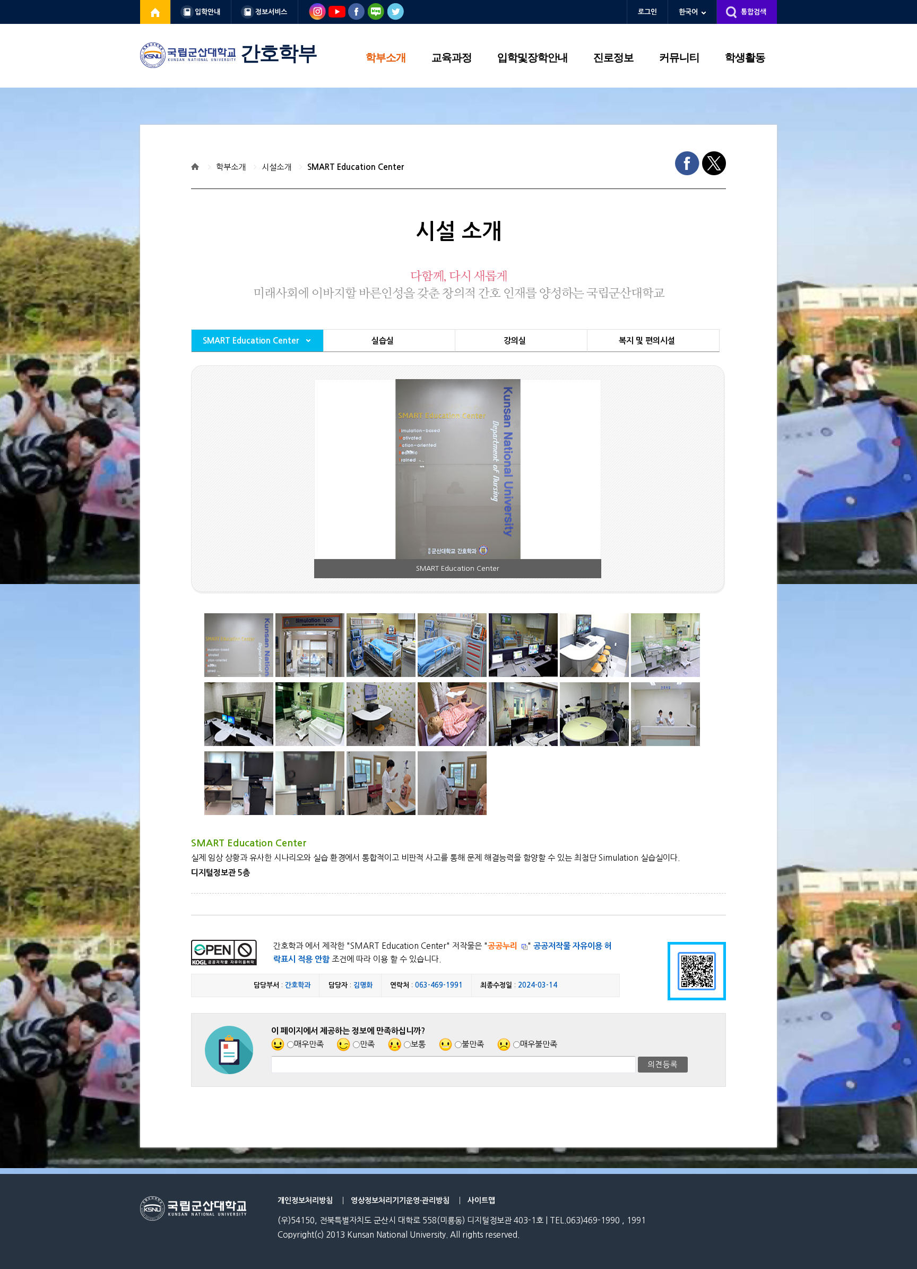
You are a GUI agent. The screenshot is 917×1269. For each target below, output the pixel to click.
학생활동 (745, 57)
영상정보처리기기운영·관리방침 (400, 1200)
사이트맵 (481, 1200)
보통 (418, 1044)
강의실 (515, 341)
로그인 (647, 11)
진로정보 (613, 57)
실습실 (382, 341)
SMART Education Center (355, 167)
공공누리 (502, 946)
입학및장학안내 (532, 57)
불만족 (473, 1044)
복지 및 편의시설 (647, 341)
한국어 (688, 11)
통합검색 (753, 11)
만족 (367, 1044)
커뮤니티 (679, 57)
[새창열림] (155, 12)
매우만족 (309, 1044)
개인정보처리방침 (305, 1200)
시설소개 (276, 167)
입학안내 (207, 11)
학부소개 (386, 57)
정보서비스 (271, 11)
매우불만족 (538, 1044)
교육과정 (451, 57)
